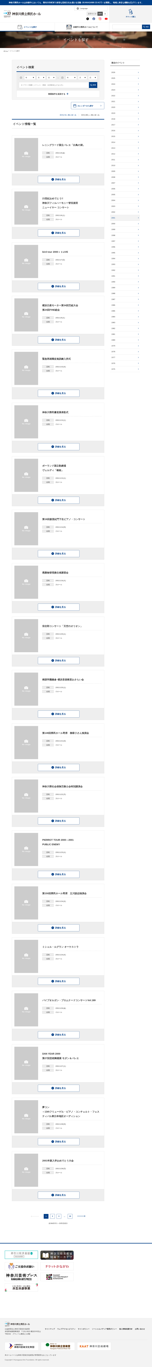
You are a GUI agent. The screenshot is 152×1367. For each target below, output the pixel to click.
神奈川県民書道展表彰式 (55, 412)
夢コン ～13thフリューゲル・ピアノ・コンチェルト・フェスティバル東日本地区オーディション (70, 1111)
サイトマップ (50, 1329)
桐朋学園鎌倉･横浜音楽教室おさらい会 (63, 679)
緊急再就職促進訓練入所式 (56, 359)
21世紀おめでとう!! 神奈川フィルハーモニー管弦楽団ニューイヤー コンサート (60, 203)
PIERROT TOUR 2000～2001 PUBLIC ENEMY (58, 842)
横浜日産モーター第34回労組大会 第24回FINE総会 (61, 307)
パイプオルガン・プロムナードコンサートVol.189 (69, 1000)
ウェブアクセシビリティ (66, 1329)
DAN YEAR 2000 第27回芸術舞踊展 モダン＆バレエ (60, 1056)
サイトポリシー (84, 1329)
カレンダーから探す (85, 106)
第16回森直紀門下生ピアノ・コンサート (63, 519)
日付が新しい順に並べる (90, 115)
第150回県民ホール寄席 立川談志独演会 (64, 893)
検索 (147, 27)
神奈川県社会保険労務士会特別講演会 (62, 786)
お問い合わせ (140, 1329)
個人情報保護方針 (126, 1329)
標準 (100, 14)
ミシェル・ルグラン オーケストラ (60, 947)
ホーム (6, 51)
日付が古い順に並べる (68, 115)
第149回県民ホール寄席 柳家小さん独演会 (65, 733)
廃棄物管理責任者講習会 (55, 572)
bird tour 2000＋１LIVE (55, 252)
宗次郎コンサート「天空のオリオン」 (62, 626)
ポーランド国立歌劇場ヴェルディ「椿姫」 (54, 468)
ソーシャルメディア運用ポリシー (104, 1329)
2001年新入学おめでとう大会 (58, 1160)
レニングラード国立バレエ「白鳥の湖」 (63, 145)
